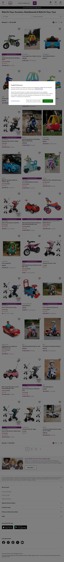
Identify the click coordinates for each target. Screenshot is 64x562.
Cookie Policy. (39, 89)
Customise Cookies (15, 100)
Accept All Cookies (48, 101)
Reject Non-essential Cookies (34, 101)
